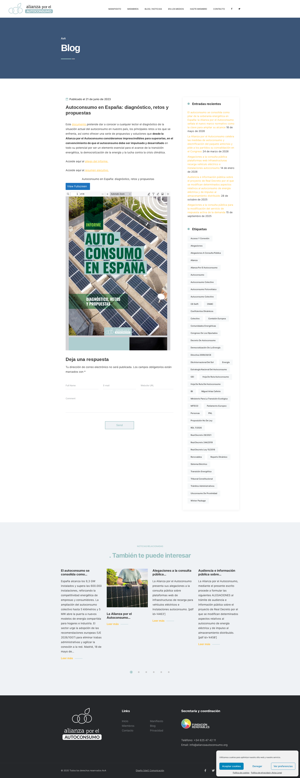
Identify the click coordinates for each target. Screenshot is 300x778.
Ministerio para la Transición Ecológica (209, 399)
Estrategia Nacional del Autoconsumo (209, 369)
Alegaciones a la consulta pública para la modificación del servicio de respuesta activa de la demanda (210, 208)
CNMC (210, 304)
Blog (152, 725)
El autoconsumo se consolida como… (75, 572)
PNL (210, 413)
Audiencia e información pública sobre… (216, 572)
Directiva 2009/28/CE (201, 355)
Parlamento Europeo (217, 406)
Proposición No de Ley (201, 420)
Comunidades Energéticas (203, 326)
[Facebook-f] (205, 770)
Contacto (127, 730)
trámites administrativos (202, 486)
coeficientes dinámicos (202, 311)
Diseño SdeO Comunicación (150, 770)
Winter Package (198, 501)
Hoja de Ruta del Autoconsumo (206, 384)
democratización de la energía (205, 347)
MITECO (194, 406)
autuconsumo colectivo (202, 297)
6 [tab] (169, 672)
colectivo (195, 318)
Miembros (128, 725)
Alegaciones (196, 246)
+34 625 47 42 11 (205, 740)
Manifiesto (156, 721)
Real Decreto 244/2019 (202, 442)
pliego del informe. (96, 161)
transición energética (201, 471)
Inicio (125, 721)
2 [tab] (139, 672)
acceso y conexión (200, 238)
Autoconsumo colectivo (202, 282)
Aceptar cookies (231, 766)
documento (79, 124)
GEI (192, 377)
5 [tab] (161, 672)
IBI (192, 391)
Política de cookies (241, 772)
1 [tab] (131, 672)
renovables (196, 457)
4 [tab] (154, 672)
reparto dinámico (218, 457)
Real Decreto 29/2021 (201, 435)
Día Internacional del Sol (202, 362)
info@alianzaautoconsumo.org (209, 744)
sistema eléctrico (199, 464)
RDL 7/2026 (196, 428)
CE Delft (194, 304)
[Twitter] (213, 770)
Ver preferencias (283, 766)
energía (226, 362)
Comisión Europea (217, 318)
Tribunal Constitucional (202, 479)
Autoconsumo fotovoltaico (204, 289)
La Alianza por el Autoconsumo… (119, 615)
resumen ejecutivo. (96, 170)
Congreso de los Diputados (204, 333)
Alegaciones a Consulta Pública (206, 253)
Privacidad (156, 730)
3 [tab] (146, 672)
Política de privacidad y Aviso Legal (266, 772)
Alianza (194, 260)
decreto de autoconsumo (203, 340)
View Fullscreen (77, 186)
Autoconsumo (197, 275)
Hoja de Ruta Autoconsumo (215, 377)
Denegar (257, 766)
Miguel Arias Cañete (211, 391)
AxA (104, 770)
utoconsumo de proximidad (204, 493)
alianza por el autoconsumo (204, 267)
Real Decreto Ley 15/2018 (203, 449)
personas (195, 413)
